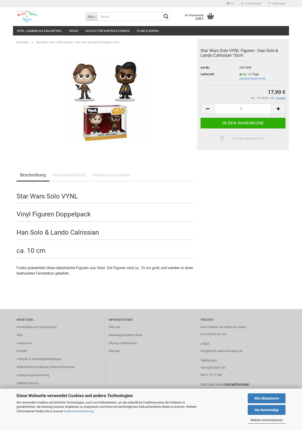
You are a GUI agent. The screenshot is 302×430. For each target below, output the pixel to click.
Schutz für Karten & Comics (107, 31)
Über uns (114, 327)
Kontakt (22, 351)
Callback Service (28, 383)
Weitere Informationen (266, 420)
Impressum (24, 343)
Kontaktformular (237, 384)
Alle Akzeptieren (266, 398)
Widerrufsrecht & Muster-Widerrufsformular (46, 367)
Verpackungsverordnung (33, 375)
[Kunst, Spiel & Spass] (48, 16)
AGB (19, 335)
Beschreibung (33, 174)
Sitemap (114, 351)
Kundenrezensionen (111, 174)
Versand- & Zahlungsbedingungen (39, 359)
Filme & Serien (148, 31)
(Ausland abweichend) (252, 78)
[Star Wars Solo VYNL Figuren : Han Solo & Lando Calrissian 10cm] (105, 101)
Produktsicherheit (69, 174)
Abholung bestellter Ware (125, 335)
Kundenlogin (252, 3)
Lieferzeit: (207, 74)
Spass (73, 31)
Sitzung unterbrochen (123, 343)
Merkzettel (278, 3)
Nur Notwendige (267, 410)
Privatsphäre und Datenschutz (37, 327)
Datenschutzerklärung (78, 411)
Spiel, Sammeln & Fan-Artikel (39, 31)
